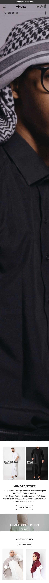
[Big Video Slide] (24, 440)
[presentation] (6, 567)
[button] (44, 6)
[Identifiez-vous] (41, 6)
